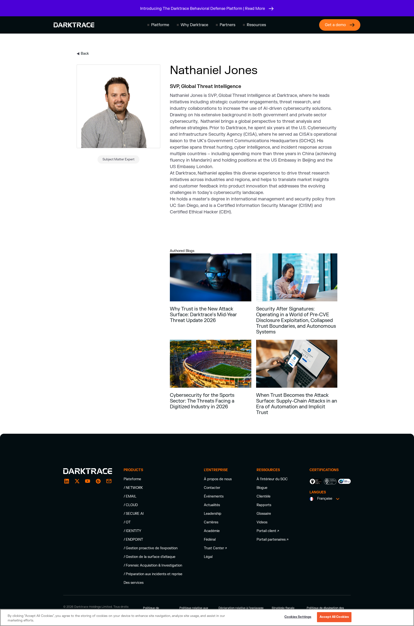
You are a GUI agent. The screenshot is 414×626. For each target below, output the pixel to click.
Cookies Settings (297, 617)
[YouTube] (87, 481)
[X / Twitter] (77, 481)
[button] (158, 25)
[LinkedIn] (66, 481)
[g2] (98, 481)
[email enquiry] (108, 481)
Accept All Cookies (334, 617)
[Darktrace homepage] (74, 25)
